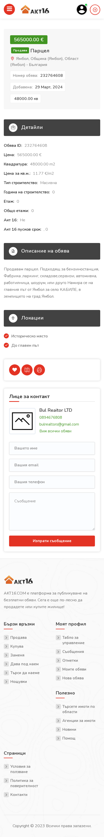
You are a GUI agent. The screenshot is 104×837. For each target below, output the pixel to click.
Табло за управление (73, 640)
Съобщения (73, 651)
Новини (69, 729)
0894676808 (50, 417)
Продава (18, 637)
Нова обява (73, 678)
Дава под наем (24, 664)
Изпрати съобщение (52, 540)
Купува (16, 646)
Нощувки (18, 681)
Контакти (19, 794)
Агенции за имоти (78, 720)
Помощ (68, 738)
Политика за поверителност (24, 783)
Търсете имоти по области (78, 709)
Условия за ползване (20, 769)
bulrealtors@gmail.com (59, 424)
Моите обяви (74, 669)
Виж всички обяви (55, 431)
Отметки (70, 660)
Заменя (17, 655)
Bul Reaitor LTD (55, 410)
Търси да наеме (25, 672)
